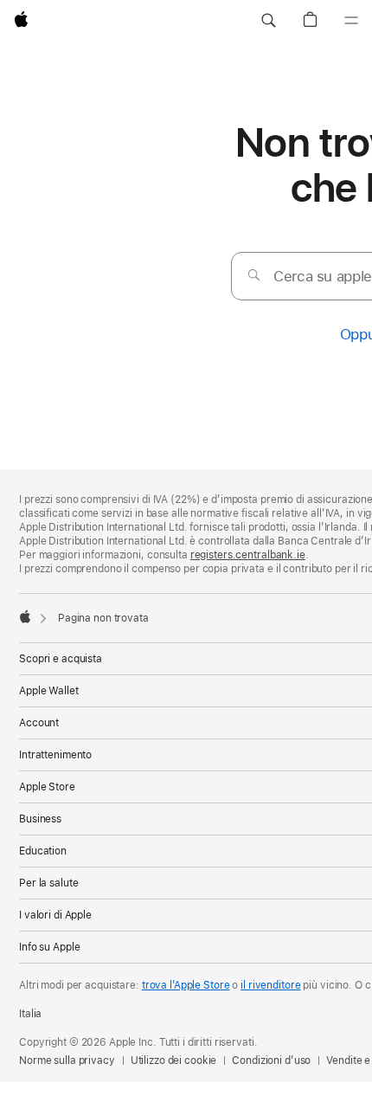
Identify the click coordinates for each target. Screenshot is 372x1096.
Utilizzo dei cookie (174, 1060)
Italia (30, 1014)
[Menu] (351, 21)
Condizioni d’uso (271, 1060)
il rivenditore (270, 985)
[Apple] (25, 616)
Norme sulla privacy (67, 1060)
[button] (268, 21)
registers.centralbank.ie (247, 555)
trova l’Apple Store (186, 985)
